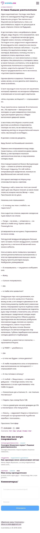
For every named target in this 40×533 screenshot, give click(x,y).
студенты (5, 457)
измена (12, 470)
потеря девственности (9, 443)
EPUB (19, 431)
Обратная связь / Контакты (12, 522)
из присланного (6, 7)
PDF (29, 431)
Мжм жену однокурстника (14, 473)
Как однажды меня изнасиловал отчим (20, 460)
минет (22, 443)
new (18, 470)
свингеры (4, 470)
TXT (10, 431)
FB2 (14, 431)
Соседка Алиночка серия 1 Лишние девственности (17, 446)
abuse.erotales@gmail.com (11, 524)
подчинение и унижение (19, 457)
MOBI (24, 431)
